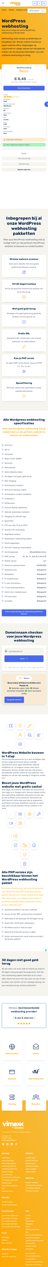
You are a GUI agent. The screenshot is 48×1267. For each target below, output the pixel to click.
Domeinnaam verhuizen (9, 1218)
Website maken (31, 1158)
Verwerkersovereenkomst (34, 1262)
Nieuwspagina (30, 1221)
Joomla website (31, 1169)
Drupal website (30, 1172)
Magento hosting (7, 1172)
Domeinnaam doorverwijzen (11, 1226)
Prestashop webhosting (10, 1180)
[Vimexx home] (14, 3)
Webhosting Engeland (9, 1166)
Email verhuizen (7, 1243)
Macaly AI (5, 1254)
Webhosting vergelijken (9, 1185)
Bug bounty (29, 1249)
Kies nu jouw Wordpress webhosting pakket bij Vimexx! (24, 613)
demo (43, 552)
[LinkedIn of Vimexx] (12, 1144)
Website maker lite (24, 169)
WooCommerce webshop (34, 1185)
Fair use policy (30, 1259)
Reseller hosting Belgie (9, 1205)
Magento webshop (32, 1182)
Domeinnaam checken (9, 1221)
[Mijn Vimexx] (39, 3)
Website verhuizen (32, 1160)
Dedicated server (7, 1191)
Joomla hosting (7, 1174)
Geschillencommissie (33, 1238)
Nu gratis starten (14, 700)
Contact (28, 1215)
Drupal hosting (6, 1183)
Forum (28, 1226)
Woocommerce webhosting (11, 1177)
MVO (27, 1232)
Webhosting (5, 1158)
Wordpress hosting (22, 10)
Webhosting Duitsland (9, 1163)
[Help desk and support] (35, 3)
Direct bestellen (24, 88)
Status (28, 1218)
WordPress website (32, 1166)
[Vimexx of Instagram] (17, 1144)
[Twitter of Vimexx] (8, 1144)
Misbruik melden (31, 1246)
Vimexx (4, 10)
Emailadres (5, 1237)
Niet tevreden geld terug (34, 1235)
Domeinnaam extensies (9, 1224)
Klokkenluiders (30, 1243)
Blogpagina (29, 1224)
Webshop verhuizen (32, 1191)
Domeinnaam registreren (10, 1215)
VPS (3, 1188)
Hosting (11, 10)
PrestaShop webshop (33, 1188)
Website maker (30, 1163)
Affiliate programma (32, 1229)
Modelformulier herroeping (34, 1240)
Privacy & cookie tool (9, 1256)
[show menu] (3, 3)
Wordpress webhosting (9, 1169)
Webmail (4, 1240)
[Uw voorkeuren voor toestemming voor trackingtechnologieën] (46, 950)
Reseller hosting (7, 1202)
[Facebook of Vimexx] (4, 1144)
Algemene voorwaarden (33, 1264)
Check (22, 658)
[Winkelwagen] (44, 3)
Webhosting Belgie (8, 1160)
